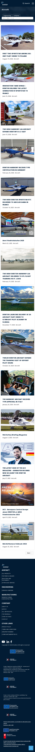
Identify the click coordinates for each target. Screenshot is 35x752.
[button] (32, 3)
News (8, 18)
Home (4, 18)
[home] (4, 3)
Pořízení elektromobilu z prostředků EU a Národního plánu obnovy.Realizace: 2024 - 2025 (17, 723)
